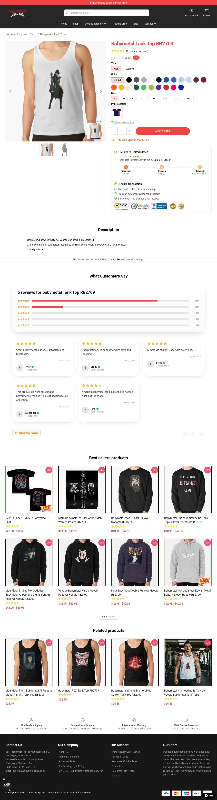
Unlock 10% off (7, 785)
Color (114, 74)
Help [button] (211, 796)
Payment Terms (120, 756)
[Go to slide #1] (47, 149)
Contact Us (117, 766)
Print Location (118, 104)
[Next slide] (100, 91)
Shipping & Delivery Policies (126, 752)
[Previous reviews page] (185, 434)
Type (113, 63)
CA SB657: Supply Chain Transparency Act (81, 771)
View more (108, 617)
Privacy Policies (67, 761)
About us (63, 752)
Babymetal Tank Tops (53, 34)
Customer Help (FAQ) (123, 771)
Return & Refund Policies (124, 761)
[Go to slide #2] (64, 149)
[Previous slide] (10, 91)
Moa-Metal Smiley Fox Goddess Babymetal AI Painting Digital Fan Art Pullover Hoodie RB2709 (27, 594)
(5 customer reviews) (137, 51)
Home (9, 34)
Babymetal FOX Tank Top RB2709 (78, 690)
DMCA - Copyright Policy (71, 766)
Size (113, 93)
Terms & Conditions (69, 756)
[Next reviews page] (202, 434)
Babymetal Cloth (26, 34)
